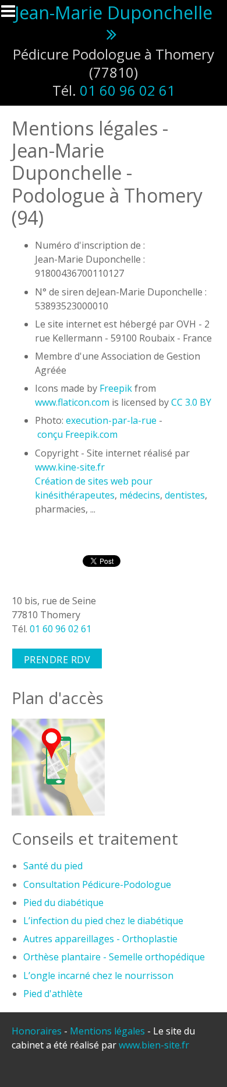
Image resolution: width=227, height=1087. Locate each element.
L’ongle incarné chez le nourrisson (98, 975)
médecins (139, 495)
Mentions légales (107, 1031)
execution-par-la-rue (111, 420)
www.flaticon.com (72, 402)
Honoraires (37, 1031)
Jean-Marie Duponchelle (113, 13)
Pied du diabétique (63, 902)
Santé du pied (53, 865)
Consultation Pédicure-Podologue (97, 884)
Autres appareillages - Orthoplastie (100, 938)
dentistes (185, 495)
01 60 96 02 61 (127, 90)
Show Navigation (13, 14)
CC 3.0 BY (191, 402)
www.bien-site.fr (154, 1045)
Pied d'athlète (53, 993)
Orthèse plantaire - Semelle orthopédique (114, 956)
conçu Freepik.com (77, 434)
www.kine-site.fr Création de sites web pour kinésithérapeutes (93, 481)
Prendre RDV (57, 659)
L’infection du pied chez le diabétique (103, 920)
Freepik (116, 388)
